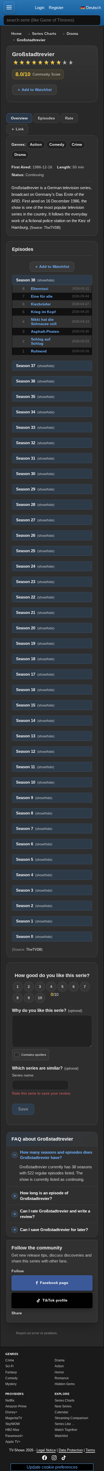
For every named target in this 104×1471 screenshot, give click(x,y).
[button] (9, 7)
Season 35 (35, 396)
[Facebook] (45, 1458)
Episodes (46, 118)
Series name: (23, 1075)
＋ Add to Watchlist (34, 90)
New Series (63, 1406)
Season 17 (35, 674)
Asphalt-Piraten (45, 331)
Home (16, 34)
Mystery (11, 1384)
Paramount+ (14, 1436)
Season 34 (35, 412)
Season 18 (35, 659)
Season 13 (35, 736)
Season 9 (34, 798)
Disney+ (11, 1412)
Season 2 (34, 906)
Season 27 (35, 520)
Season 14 (35, 720)
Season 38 (35, 280)
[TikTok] (64, 1458)
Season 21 (35, 612)
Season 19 (35, 643)
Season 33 (35, 427)
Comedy (56, 145)
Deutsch (93, 7)
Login (39, 7)
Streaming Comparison (71, 1418)
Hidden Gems (65, 1384)
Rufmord (39, 351)
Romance (62, 1378)
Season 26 (35, 535)
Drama (72, 34)
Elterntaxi (39, 288)
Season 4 (34, 875)
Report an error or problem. (37, 1333)
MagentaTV (13, 1418)
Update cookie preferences (52, 1467)
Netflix (9, 1400)
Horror (59, 1372)
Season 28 (35, 504)
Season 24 (35, 566)
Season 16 (35, 690)
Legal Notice (46, 1450)
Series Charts (44, 34)
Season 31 (35, 458)
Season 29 (35, 489)
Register (56, 7)
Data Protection (71, 1450)
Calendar (61, 1412)
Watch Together (66, 1430)
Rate (69, 118)
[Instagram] (54, 1458)
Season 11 (35, 767)
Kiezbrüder (41, 304)
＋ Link (17, 129)
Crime (77, 145)
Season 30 (35, 474)
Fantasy (11, 1372)
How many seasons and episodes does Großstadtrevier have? (56, 1155)
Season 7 (34, 828)
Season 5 (34, 859)
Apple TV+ (13, 1442)
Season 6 (34, 844)
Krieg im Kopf (43, 312)
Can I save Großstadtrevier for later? (54, 1229)
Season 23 (35, 582)
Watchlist (61, 1436)
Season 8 (34, 813)
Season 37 (35, 366)
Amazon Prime (16, 1406)
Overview (19, 118)
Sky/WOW (12, 1424)
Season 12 (35, 751)
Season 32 (35, 443)
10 (40, 998)
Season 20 (35, 628)
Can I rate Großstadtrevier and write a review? (55, 1214)
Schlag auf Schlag (40, 341)
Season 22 (35, 597)
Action (36, 145)
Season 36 (35, 381)
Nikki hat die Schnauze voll (44, 321)
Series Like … (65, 1424)
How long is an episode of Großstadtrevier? (44, 1196)
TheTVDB (51, 228)
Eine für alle (42, 296)
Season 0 (34, 936)
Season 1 (34, 921)
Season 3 (34, 890)
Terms (90, 1450)
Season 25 (35, 551)
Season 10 (35, 782)
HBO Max (12, 1430)
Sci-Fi (9, 1366)
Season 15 (35, 705)
